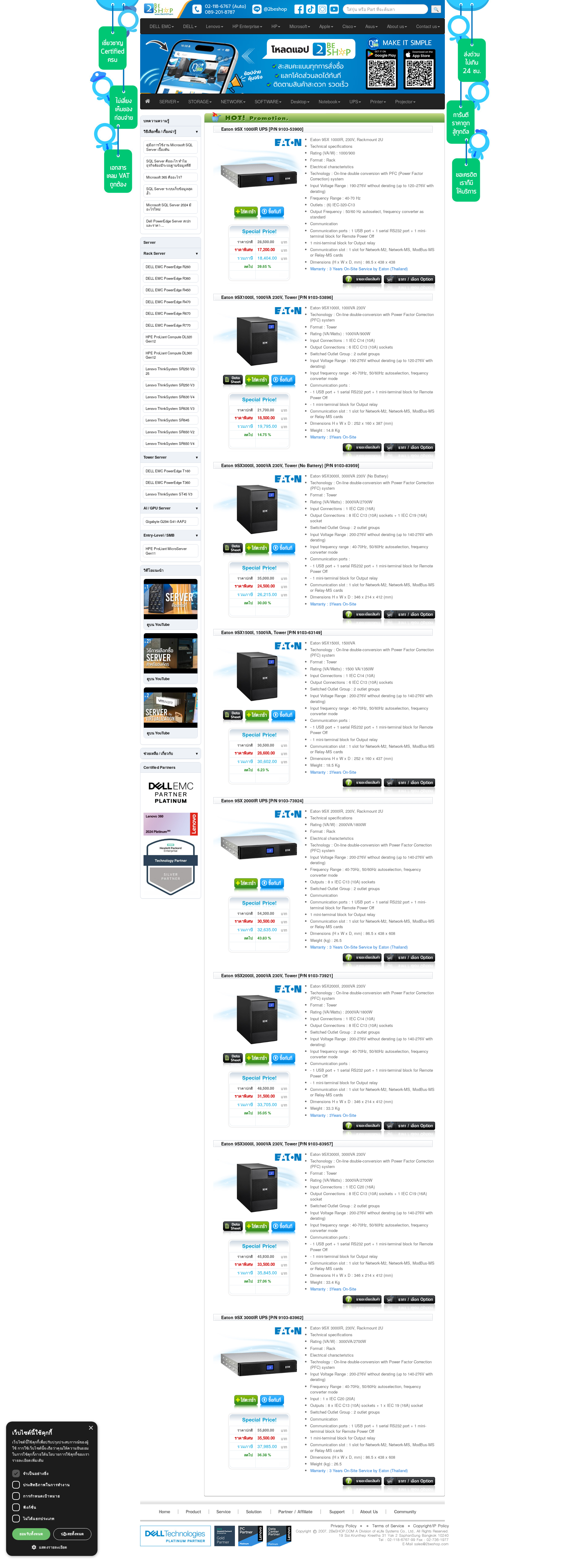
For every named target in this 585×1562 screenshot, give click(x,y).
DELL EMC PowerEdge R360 (168, 278)
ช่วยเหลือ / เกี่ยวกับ (158, 753)
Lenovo (213, 26)
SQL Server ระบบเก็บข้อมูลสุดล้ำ (169, 190)
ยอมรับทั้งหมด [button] (31, 1533)
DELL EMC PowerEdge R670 (168, 313)
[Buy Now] (272, 213)
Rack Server (154, 253)
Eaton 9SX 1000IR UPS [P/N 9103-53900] (262, 129)
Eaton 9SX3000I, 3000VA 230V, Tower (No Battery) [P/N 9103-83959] (290, 465)
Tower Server (155, 457)
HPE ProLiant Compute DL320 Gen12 (169, 338)
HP (274, 26)
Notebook (328, 101)
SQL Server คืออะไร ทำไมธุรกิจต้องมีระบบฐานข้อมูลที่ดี (168, 163)
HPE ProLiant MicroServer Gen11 (166, 550)
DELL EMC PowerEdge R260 (168, 266)
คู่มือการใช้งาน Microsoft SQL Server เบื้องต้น (169, 146)
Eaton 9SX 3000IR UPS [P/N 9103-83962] (262, 1317)
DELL (188, 26)
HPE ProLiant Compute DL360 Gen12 (169, 355)
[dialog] (52, 1489)
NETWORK (232, 101)
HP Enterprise (245, 26)
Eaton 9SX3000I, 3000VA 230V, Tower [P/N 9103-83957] (277, 1143)
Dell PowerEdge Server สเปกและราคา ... (168, 223)
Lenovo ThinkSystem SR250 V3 (170, 384)
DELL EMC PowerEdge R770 (168, 325)
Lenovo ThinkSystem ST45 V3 (169, 494)
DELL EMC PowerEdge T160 (168, 470)
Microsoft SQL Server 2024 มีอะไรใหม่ (168, 206)
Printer (376, 101)
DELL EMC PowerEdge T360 (168, 482)
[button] (51, 1547)
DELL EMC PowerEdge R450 (168, 289)
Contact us (426, 26)
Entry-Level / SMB (159, 535)
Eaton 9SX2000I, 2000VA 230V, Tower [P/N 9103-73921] (277, 975)
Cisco (347, 26)
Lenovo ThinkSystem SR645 (167, 419)
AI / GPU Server (157, 508)
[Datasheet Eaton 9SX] (232, 381)
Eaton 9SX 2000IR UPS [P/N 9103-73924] (262, 800)
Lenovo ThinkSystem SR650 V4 (170, 443)
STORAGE (198, 101)
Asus (370, 26)
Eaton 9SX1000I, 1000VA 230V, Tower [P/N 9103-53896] (277, 297)
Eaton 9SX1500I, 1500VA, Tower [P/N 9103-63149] (271, 632)
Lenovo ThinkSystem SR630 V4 (170, 396)
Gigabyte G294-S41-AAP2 (166, 521)
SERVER (167, 101)
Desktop (299, 101)
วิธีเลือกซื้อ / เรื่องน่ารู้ (160, 131)
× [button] (90, 1428)
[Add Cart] (247, 213)
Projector (404, 101)
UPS (353, 101)
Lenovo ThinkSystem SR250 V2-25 (171, 370)
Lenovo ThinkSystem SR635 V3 (170, 408)
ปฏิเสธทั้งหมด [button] (72, 1533)
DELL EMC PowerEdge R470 (168, 301)
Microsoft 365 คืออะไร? (164, 177)
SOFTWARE (266, 101)
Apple (324, 26)
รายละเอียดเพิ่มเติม (28, 1460)
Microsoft (298, 26)
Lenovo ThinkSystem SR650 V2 (170, 431)
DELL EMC (160, 26)
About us (395, 26)
